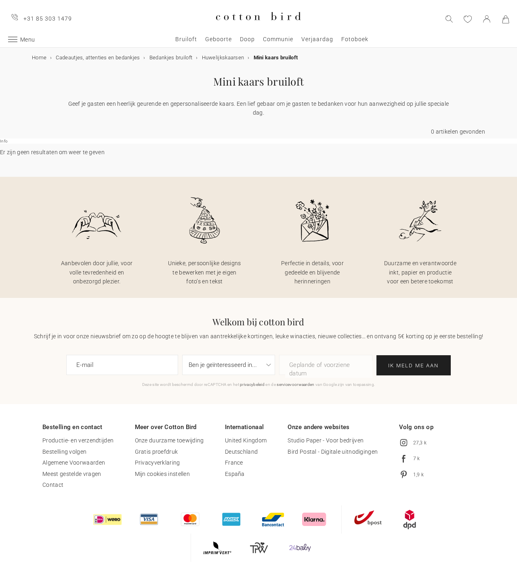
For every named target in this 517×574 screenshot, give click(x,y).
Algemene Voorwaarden (73, 462)
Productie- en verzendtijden (77, 440)
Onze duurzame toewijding (169, 440)
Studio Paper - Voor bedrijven (326, 440)
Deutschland (241, 451)
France (234, 462)
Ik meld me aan (413, 365)
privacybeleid (252, 384)
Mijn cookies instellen (162, 474)
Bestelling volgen (64, 451)
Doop (247, 39)
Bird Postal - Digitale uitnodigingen (333, 451)
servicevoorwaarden (295, 384)
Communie (278, 39)
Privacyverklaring (157, 462)
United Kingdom (246, 440)
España (235, 474)
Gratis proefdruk (156, 451)
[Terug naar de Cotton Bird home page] (258, 27)
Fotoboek (354, 39)
